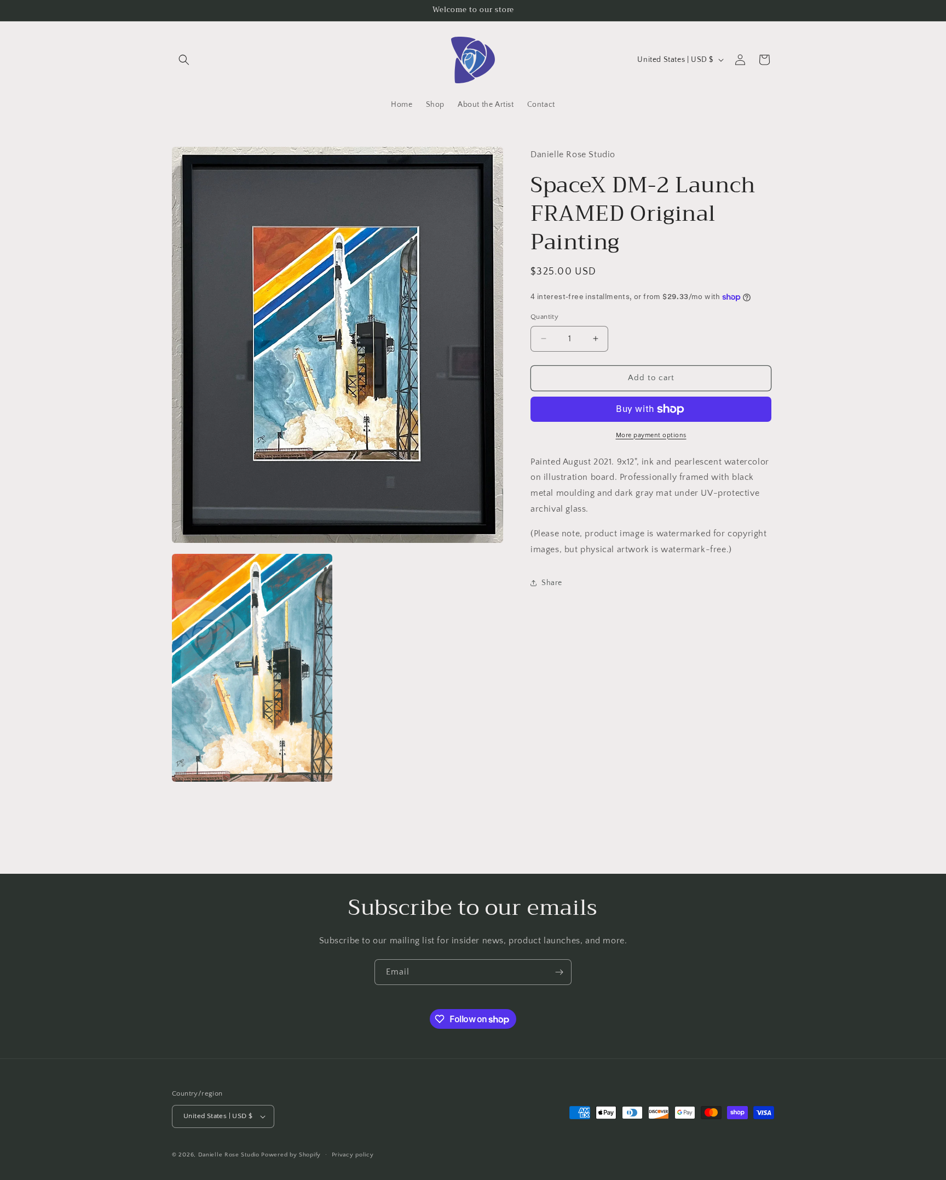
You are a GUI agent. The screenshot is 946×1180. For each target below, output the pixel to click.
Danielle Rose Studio (228, 1155)
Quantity (544, 316)
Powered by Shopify (291, 1155)
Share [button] (551, 582)
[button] (184, 60)
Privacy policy (353, 1155)
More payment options (651, 435)
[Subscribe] (559, 972)
